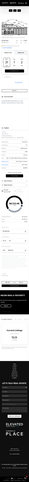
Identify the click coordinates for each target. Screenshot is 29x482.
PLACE (14, 465)
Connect (14, 377)
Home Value (15, 374)
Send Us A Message (14, 416)
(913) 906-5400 (16, 454)
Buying (14, 368)
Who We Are (14, 376)
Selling (14, 370)
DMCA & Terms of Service (16, 480)
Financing (14, 372)
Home (14, 364)
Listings (15, 366)
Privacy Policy (6, 480)
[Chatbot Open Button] (25, 478)
